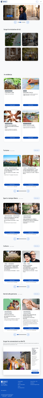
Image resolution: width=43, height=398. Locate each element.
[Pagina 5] (22, 286)
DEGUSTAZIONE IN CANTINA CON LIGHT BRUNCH (11, 218)
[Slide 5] (24, 22)
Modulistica (32, 382)
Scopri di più (9, 18)
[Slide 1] (18, 22)
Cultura (6, 246)
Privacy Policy (4, 396)
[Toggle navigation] (41, 1)
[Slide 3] (21, 22)
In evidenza (8, 74)
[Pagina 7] (24, 286)
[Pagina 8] (25, 286)
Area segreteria (3, 390)
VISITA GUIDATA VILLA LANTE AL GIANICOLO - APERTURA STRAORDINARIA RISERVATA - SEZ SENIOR (11, 267)
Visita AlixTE (34, 370)
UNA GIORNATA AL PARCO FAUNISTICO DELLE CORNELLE (30, 219)
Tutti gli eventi (20, 381)
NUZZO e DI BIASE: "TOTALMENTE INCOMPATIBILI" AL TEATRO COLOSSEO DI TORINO (30, 267)
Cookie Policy (10, 396)
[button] (13, 39)
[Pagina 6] (23, 286)
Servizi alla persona (10, 294)
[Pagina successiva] (28, 191)
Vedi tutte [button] (36, 150)
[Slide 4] (23, 22)
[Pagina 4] (21, 286)
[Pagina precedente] (15, 191)
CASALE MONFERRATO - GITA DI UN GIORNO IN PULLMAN (30, 170)
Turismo (6, 150)
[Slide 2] (19, 22)
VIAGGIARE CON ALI (28, 92)
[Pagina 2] (19, 286)
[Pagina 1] (18, 286)
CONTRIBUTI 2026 (9, 92)
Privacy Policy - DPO (33, 381)
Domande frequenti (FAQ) (34, 384)
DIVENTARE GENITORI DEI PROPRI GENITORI (29, 315)
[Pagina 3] (20, 286)
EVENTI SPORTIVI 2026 (28, 125)
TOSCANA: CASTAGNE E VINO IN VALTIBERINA (11, 170)
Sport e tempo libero (10, 198)
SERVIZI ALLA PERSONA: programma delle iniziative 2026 (12, 126)
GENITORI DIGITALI (9, 314)
